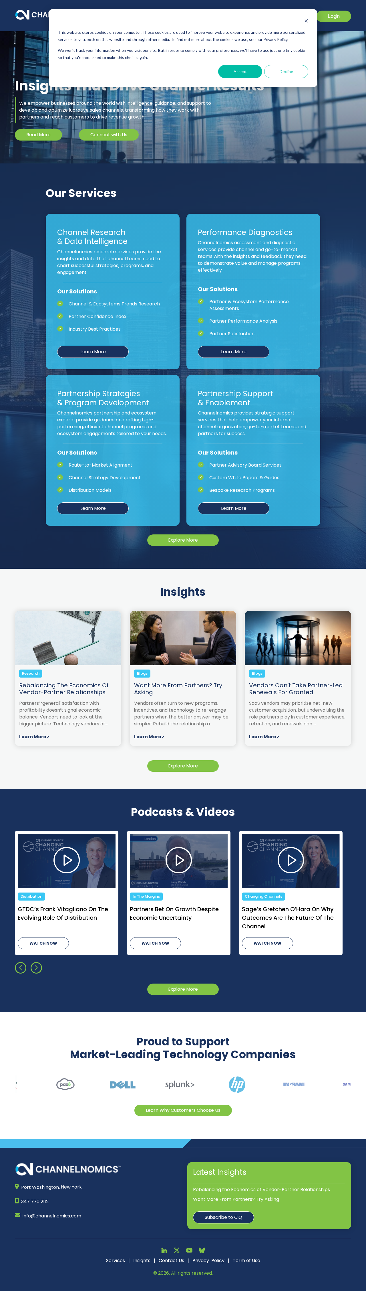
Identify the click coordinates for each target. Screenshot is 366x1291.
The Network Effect (151, 896)
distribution (255, 896)
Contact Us (171, 1260)
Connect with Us (108, 134)
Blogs (142, 673)
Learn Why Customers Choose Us (183, 1110)
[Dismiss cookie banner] (306, 21)
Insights (141, 1260)
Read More (38, 134)
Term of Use (246, 1260)
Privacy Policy (208, 1260)
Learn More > (34, 736)
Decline (286, 71)
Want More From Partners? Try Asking (236, 1199)
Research (30, 673)
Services (115, 1260)
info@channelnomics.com (52, 1216)
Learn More (93, 351)
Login (334, 16)
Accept (240, 71)
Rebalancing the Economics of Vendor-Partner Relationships (261, 1189)
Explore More (183, 540)
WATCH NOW (43, 943)
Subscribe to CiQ (223, 1217)
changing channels (39, 896)
